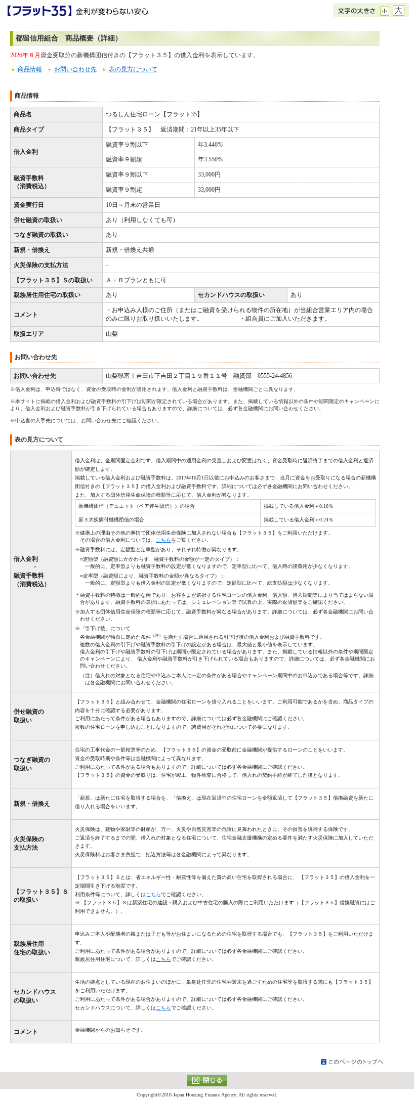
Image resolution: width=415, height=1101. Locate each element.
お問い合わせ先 (75, 69)
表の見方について (133, 69)
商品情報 (30, 69)
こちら (163, 540)
